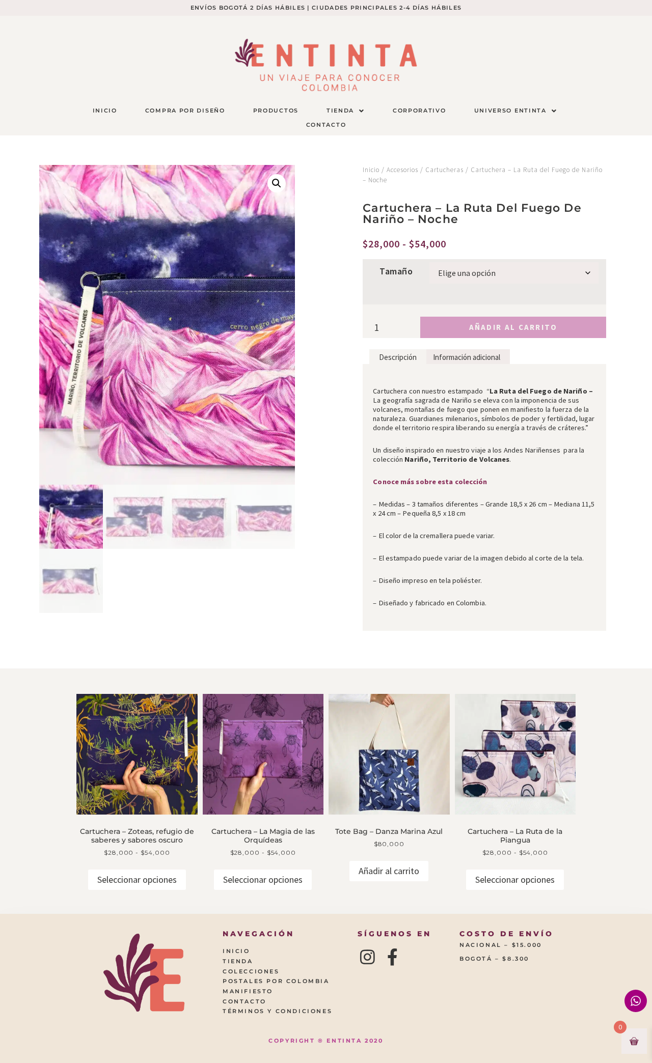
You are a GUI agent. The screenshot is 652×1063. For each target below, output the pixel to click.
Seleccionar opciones (137, 879)
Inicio (371, 169)
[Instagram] (368, 956)
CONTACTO (326, 124)
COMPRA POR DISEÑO (185, 110)
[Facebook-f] (393, 956)
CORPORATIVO (419, 110)
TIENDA (340, 110)
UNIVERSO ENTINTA (510, 110)
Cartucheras (444, 169)
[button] (345, 111)
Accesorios (402, 169)
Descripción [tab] (398, 357)
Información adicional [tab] (466, 357)
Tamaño (396, 271)
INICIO (105, 110)
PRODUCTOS (275, 110)
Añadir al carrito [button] (389, 871)
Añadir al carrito (513, 327)
